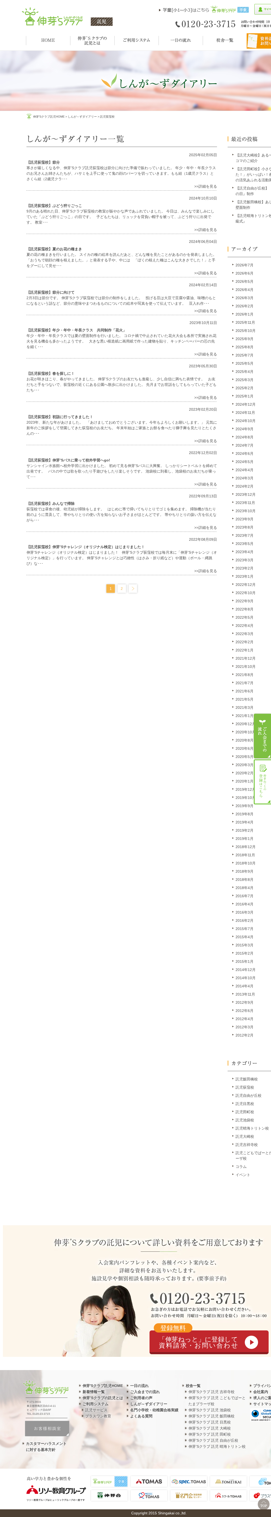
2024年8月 (245, 437)
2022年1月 (245, 650)
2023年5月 (245, 544)
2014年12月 (246, 970)
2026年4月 (245, 290)
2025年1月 (245, 396)
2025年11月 (245, 322)
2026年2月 (245, 306)
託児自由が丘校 (248, 1095)
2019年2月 (245, 830)
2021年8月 (245, 675)
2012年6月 (245, 1011)
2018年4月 (245, 888)
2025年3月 (245, 380)
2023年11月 (245, 503)
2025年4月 (245, 371)
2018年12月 (246, 847)
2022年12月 (246, 584)
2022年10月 (246, 593)
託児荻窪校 (245, 1087)
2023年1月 (245, 576)
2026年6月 (245, 273)
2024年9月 (245, 429)
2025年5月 (245, 363)
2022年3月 (245, 634)
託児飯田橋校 (247, 1079)
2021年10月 (246, 666)
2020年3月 (245, 765)
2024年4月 (245, 470)
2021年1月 (245, 716)
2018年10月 (246, 863)
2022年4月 (245, 625)
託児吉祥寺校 (247, 1145)
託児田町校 (245, 1112)
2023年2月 (245, 568)
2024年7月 (245, 445)
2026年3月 (245, 298)
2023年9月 (245, 519)
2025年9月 (245, 339)
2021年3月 (245, 707)
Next (133, 588)
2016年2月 (245, 920)
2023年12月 (246, 494)
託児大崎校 (245, 1136)
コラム (241, 1166)
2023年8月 (245, 527)
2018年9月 (245, 871)
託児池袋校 (245, 1120)
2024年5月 (245, 462)
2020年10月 (246, 732)
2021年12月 (246, 658)
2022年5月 (245, 617)
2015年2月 (245, 953)
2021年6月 (245, 691)
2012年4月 (245, 1019)
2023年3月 (245, 560)
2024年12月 (246, 404)
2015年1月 (245, 961)
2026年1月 (245, 314)
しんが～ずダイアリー (82, 116)
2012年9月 (245, 1002)
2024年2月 (245, 486)
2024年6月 (245, 453)
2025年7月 (245, 355)
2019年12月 (246, 789)
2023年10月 (246, 511)
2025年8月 (245, 347)
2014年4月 (245, 986)
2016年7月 (245, 896)
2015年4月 (245, 937)
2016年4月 (245, 904)
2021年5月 (245, 699)
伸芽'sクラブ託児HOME (49, 116)
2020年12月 (246, 724)
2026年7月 (245, 265)
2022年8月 (245, 609)
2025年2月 (245, 388)
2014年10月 (246, 978)
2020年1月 (245, 781)
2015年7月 (245, 929)
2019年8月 (245, 814)
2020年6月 (245, 748)
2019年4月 (245, 822)
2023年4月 (245, 552)
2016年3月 (245, 912)
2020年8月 (245, 740)
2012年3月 (245, 1027)
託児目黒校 (245, 1104)
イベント (243, 1175)
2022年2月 (245, 642)
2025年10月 (246, 331)
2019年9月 (245, 806)
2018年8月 (245, 879)
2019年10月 (246, 798)
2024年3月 (245, 478)
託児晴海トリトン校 (252, 1128)
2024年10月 (246, 421)
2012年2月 (245, 1035)
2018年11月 (245, 855)
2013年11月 (245, 994)
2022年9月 (245, 601)
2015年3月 (245, 945)
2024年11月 (245, 412)
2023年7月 (245, 535)
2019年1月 (245, 838)
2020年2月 (245, 773)
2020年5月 (245, 757)
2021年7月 (245, 683)
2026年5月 (245, 281)
